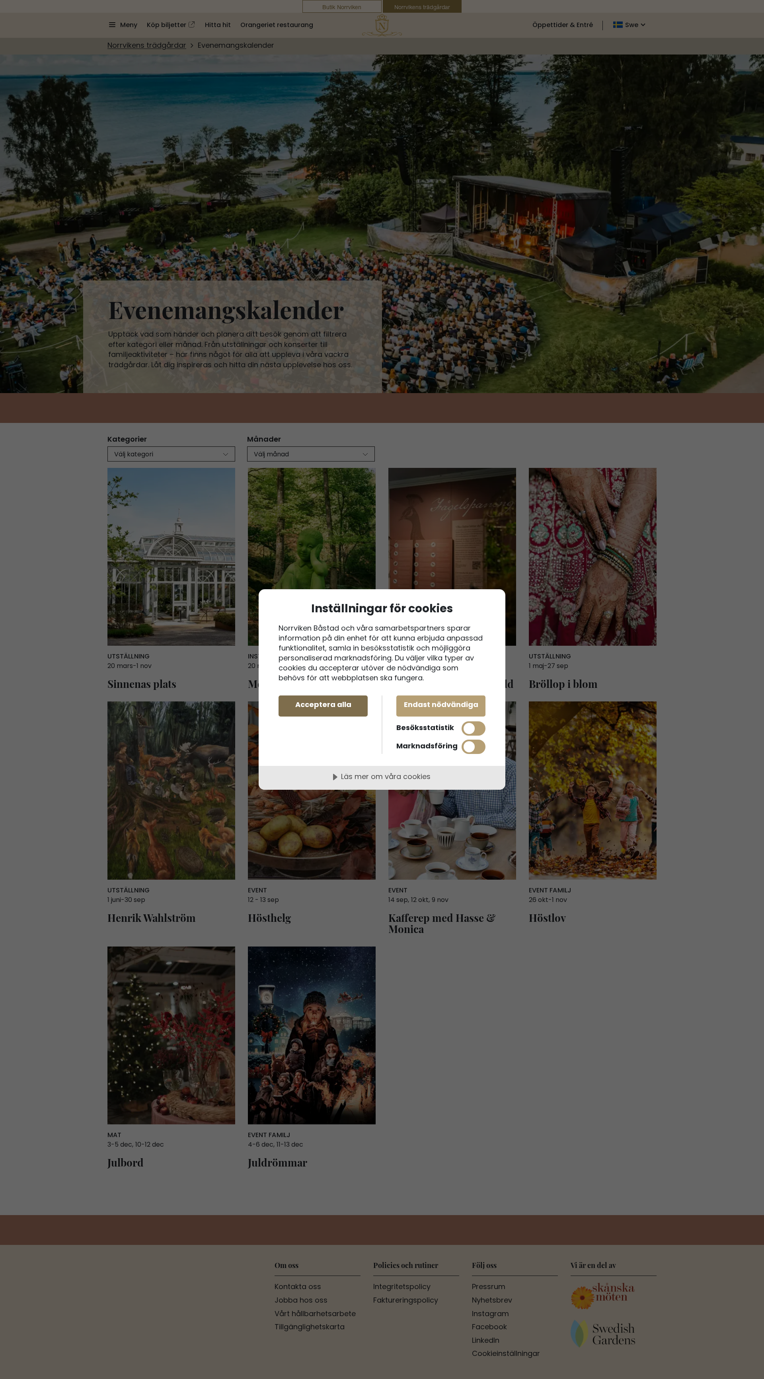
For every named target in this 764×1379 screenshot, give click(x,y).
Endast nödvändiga (441, 705)
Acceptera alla (323, 705)
